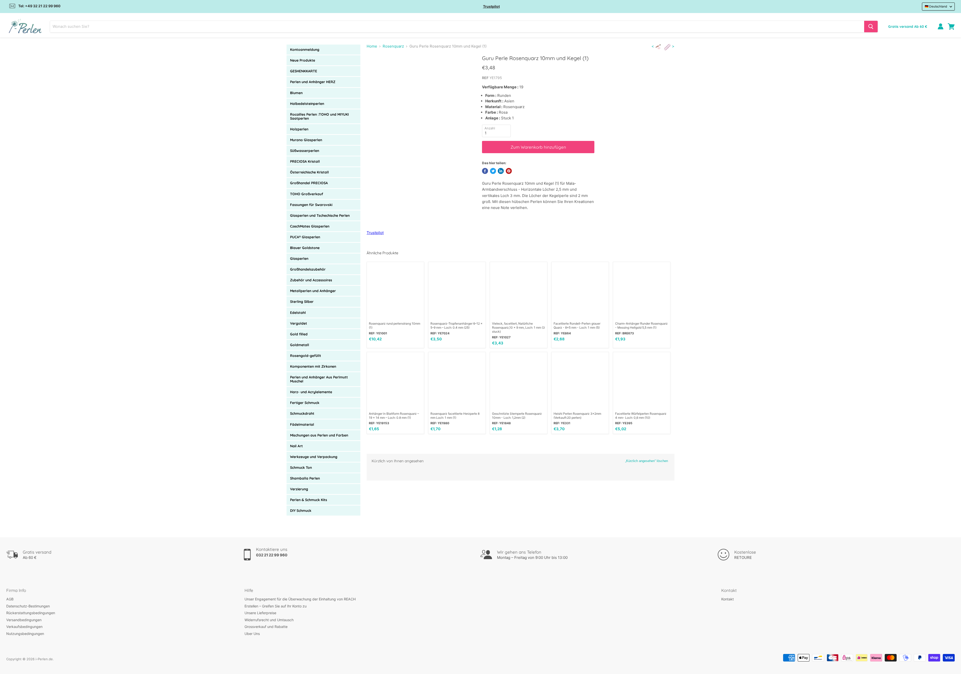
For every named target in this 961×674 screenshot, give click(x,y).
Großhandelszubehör (308, 269)
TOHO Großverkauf (306, 194)
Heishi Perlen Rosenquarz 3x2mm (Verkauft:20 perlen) (577, 415)
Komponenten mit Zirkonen (313, 366)
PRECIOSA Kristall (305, 161)
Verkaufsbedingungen (24, 626)
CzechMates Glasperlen (309, 226)
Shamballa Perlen (305, 478)
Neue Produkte (302, 60)
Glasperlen (299, 258)
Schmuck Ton (301, 467)
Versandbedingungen (24, 620)
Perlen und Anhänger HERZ (312, 82)
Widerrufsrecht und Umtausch (269, 620)
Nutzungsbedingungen (25, 633)
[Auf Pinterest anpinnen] (509, 171)
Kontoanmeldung (304, 49)
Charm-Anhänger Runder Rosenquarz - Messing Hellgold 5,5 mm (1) (641, 325)
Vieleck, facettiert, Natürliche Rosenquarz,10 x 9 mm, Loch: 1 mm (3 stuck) (518, 327)
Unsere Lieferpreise (260, 613)
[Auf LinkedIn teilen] (501, 171)
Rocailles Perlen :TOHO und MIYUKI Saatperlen (319, 116)
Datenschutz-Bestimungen (28, 606)
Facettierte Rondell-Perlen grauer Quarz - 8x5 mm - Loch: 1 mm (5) (577, 325)
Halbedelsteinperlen (307, 103)
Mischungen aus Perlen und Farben (319, 435)
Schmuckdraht (302, 413)
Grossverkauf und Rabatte (266, 626)
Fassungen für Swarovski (311, 204)
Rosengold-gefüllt (305, 355)
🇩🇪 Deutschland (936, 6)
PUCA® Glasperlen (305, 237)
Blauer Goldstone (305, 248)
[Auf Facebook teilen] (485, 171)
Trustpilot (491, 6)
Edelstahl (298, 312)
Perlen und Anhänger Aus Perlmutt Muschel (319, 379)
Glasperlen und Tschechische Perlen (320, 215)
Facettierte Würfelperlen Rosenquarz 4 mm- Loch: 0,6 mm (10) (640, 415)
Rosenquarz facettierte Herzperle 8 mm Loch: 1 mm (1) (454, 415)
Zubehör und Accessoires (311, 280)
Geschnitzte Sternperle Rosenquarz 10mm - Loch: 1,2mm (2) (517, 415)
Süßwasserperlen (304, 150)
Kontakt (727, 599)
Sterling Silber (302, 301)
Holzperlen (299, 129)
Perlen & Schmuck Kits (308, 500)
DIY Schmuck (300, 510)
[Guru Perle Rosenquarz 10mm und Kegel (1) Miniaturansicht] (376, 69)
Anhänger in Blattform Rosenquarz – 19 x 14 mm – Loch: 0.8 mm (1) (394, 415)
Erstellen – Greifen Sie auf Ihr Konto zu (276, 606)
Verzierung (299, 489)
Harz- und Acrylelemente (311, 392)
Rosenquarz (393, 46)
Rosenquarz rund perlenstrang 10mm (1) (394, 325)
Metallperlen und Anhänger (313, 291)
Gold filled (299, 334)
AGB (10, 599)
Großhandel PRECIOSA (309, 183)
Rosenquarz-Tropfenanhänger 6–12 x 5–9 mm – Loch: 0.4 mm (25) (456, 325)
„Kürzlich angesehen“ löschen (646, 461)
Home (372, 46)
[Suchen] (871, 26)
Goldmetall (299, 345)
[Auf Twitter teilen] (493, 171)
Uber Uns (252, 633)
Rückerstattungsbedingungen (30, 613)
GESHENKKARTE (303, 71)
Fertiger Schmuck (304, 402)
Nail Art (296, 446)
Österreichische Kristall (309, 172)
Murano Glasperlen (306, 140)
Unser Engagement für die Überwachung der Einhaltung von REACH (300, 599)
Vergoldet (298, 323)
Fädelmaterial (302, 424)
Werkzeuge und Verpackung (313, 457)
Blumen (296, 93)
